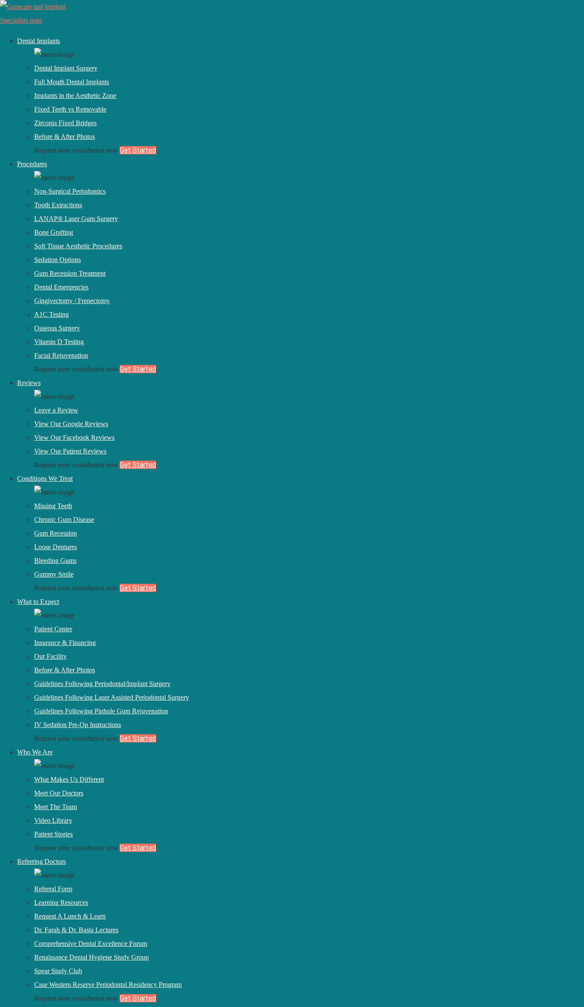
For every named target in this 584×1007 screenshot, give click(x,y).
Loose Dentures (55, 547)
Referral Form (53, 888)
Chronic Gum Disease (64, 519)
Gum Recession (55, 533)
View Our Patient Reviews (70, 451)
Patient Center (53, 629)
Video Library (53, 820)
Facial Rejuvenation (61, 355)
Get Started (138, 150)
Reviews (29, 382)
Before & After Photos (64, 136)
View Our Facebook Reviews (74, 437)
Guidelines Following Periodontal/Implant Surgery (102, 683)
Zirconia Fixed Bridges (65, 123)
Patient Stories (53, 834)
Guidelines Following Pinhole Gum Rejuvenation (101, 711)
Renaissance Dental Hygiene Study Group (91, 957)
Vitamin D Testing (59, 341)
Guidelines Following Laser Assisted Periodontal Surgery (111, 697)
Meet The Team (55, 806)
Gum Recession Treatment (70, 273)
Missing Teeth (53, 505)
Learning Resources (61, 902)
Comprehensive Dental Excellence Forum (90, 943)
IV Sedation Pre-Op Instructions (77, 724)
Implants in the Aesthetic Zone (75, 95)
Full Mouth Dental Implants (71, 81)
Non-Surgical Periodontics (70, 191)
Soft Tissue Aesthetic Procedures (78, 246)
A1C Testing (51, 314)
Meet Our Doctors (58, 793)
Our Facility (50, 656)
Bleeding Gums (55, 560)
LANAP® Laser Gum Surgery (76, 218)
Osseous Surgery (57, 328)
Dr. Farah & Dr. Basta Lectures (76, 929)
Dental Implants (38, 40)
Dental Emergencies (61, 287)
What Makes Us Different (69, 779)
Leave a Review (56, 410)
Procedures (32, 164)
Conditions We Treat (45, 478)
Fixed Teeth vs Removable (70, 109)
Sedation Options (57, 259)
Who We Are (35, 752)
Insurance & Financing (65, 642)
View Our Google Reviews (71, 423)
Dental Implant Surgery (65, 68)
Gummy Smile (54, 574)
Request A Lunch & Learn (70, 916)
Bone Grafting (53, 232)
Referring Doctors (41, 861)
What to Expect (38, 601)
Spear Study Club (58, 971)
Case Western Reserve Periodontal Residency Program (108, 984)
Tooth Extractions (58, 205)
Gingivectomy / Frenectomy (72, 300)
